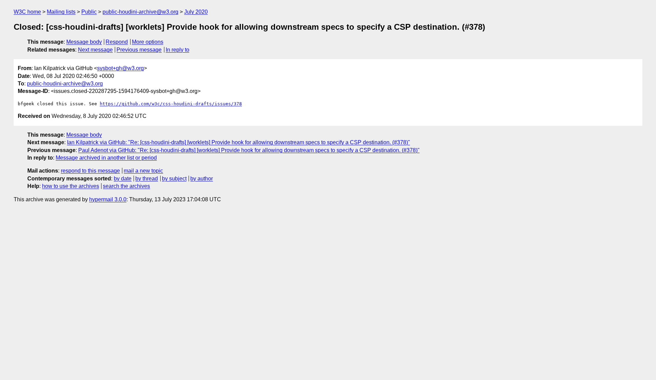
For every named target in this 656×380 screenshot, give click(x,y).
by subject (174, 178)
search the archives (126, 186)
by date (123, 178)
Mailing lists (61, 12)
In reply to (177, 50)
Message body (84, 42)
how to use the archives (70, 186)
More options (147, 42)
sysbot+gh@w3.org (120, 68)
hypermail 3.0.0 (107, 199)
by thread (146, 178)
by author (201, 178)
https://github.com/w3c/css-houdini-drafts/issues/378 (171, 103)
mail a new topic (143, 171)
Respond (117, 42)
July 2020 (196, 12)
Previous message (139, 50)
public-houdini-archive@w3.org (140, 12)
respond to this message (90, 171)
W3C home (27, 12)
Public (89, 12)
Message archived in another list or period (106, 158)
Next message (95, 50)
